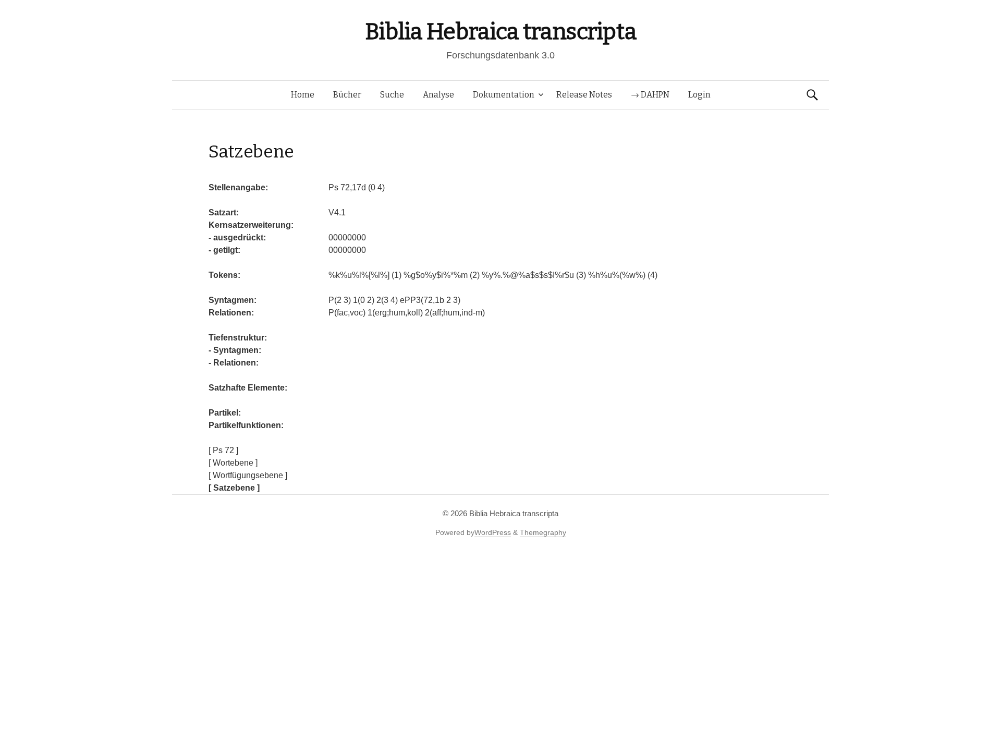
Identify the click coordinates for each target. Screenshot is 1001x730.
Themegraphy (543, 532)
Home (302, 95)
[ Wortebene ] (233, 462)
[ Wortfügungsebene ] (248, 475)
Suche (392, 95)
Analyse (438, 95)
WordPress (492, 532)
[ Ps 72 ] (223, 450)
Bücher (347, 95)
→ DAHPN (650, 95)
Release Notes (584, 95)
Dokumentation (503, 95)
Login (699, 95)
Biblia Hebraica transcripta (500, 31)
